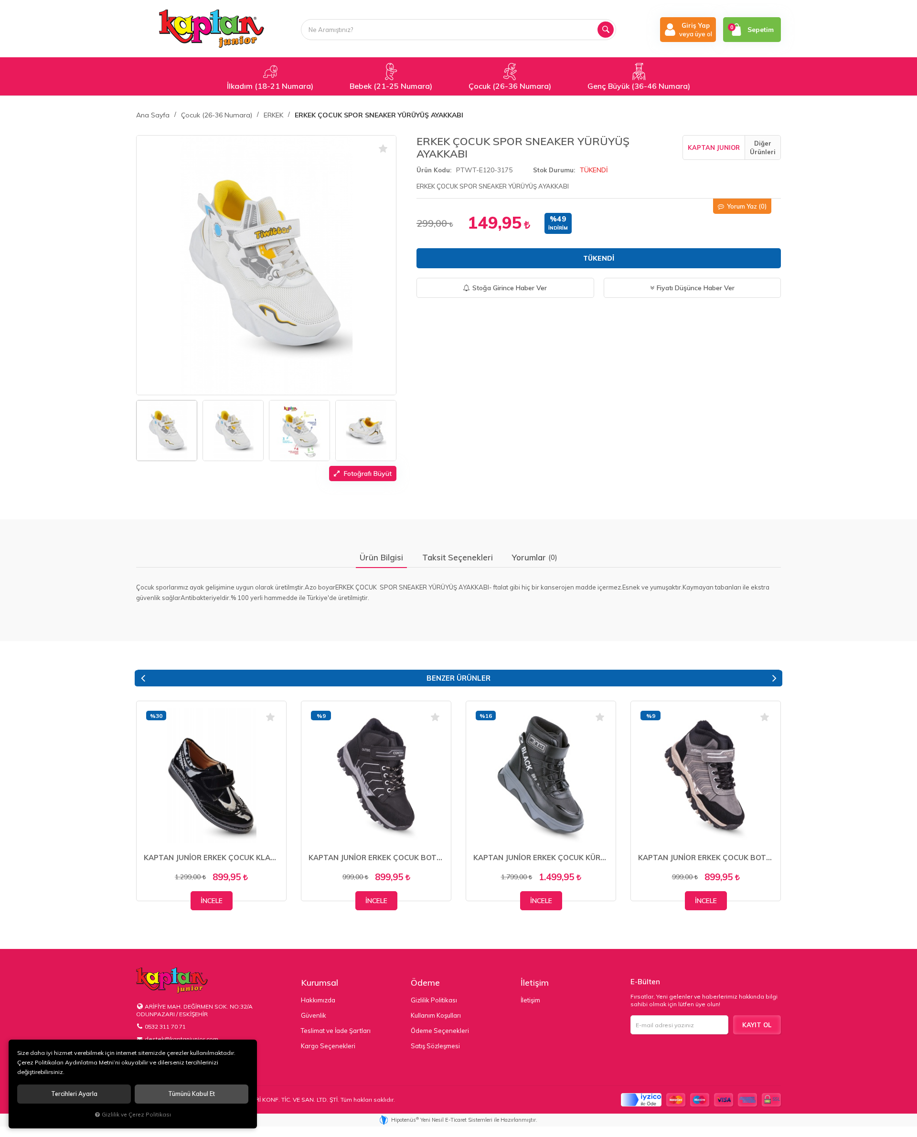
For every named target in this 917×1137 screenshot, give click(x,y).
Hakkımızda (318, 1000)
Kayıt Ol (756, 1025)
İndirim (558, 228)
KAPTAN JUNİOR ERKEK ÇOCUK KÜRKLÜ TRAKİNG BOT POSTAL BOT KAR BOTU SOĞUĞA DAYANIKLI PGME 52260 (540, 857)
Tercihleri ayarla (74, 1093)
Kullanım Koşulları (436, 1015)
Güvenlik (313, 1015)
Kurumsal (319, 982)
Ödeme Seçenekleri (440, 1030)
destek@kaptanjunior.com (181, 1038)
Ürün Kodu (433, 170)
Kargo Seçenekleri (328, 1046)
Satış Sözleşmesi (435, 1046)
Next (774, 678)
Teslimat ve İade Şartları (336, 1030)
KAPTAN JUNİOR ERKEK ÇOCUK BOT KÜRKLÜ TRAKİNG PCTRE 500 (376, 857)
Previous (143, 678)
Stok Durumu (553, 170)
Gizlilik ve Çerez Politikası (136, 1114)
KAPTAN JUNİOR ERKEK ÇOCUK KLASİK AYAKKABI (211, 857)
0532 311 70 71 (165, 1026)
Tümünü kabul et (191, 1093)
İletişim (535, 982)
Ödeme (425, 982)
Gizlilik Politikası (434, 1000)
